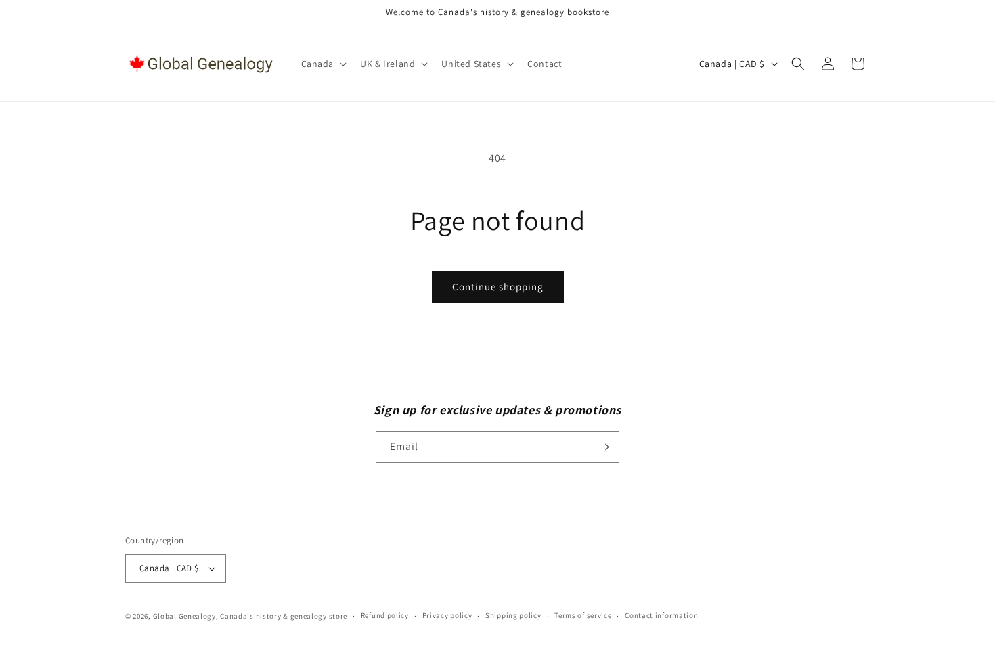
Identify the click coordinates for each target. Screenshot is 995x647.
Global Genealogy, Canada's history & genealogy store (250, 616)
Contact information (661, 615)
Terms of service (582, 615)
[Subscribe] (604, 447)
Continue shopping (498, 286)
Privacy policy (447, 615)
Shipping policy (513, 615)
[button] (323, 63)
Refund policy (385, 615)
